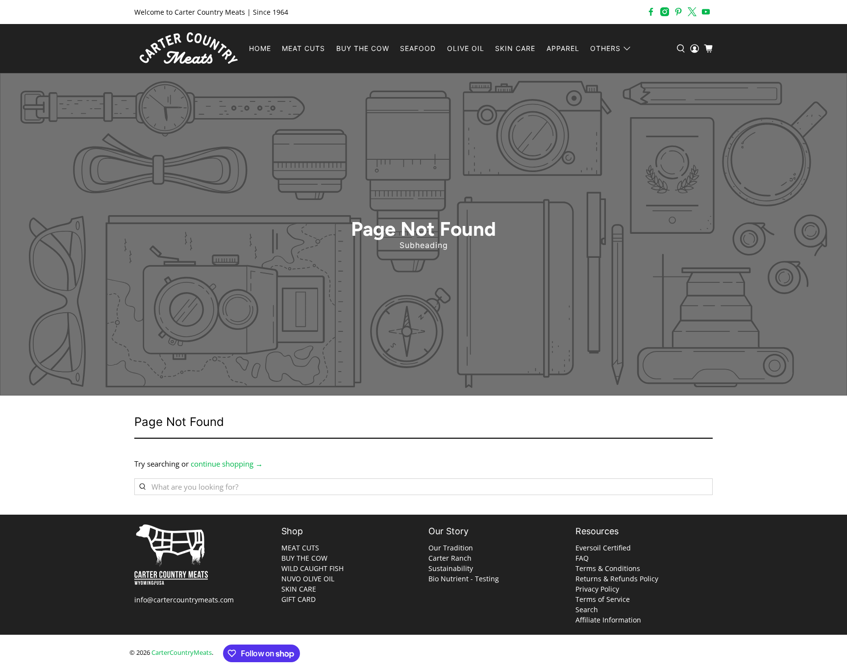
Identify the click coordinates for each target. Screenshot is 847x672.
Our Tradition (450, 547)
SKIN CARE (515, 48)
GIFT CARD (298, 599)
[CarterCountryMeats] (189, 48)
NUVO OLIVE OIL (307, 578)
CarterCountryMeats (181, 652)
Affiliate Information (608, 619)
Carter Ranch (450, 558)
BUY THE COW (362, 48)
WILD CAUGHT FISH (312, 568)
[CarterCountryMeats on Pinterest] (678, 11)
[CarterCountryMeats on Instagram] (664, 11)
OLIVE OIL (465, 48)
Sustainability (450, 568)
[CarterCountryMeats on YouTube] (705, 11)
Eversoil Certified (603, 547)
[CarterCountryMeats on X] (692, 11)
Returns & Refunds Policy (616, 578)
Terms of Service (602, 599)
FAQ (582, 558)
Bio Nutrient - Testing (463, 578)
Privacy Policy (597, 589)
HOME (260, 48)
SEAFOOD (418, 48)
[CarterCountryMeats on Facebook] (651, 11)
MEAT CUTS (303, 48)
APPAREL (563, 48)
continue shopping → (227, 464)
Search (586, 609)
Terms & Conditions (607, 568)
